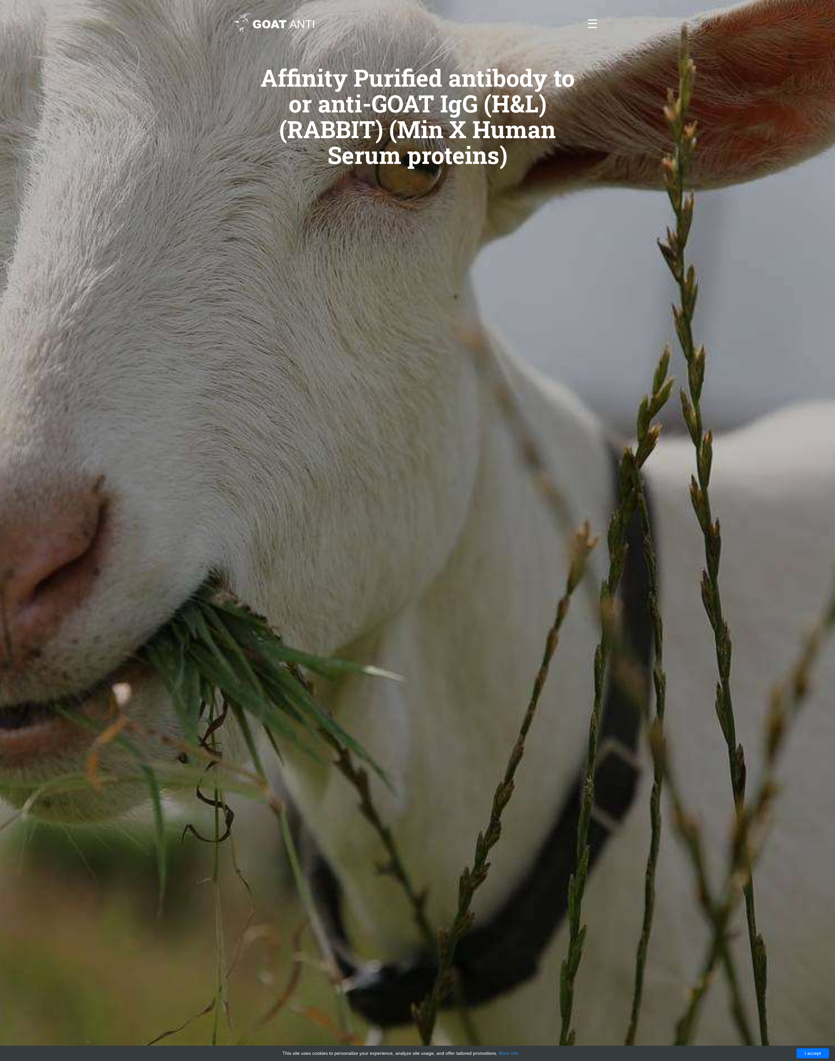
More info (508, 1053)
